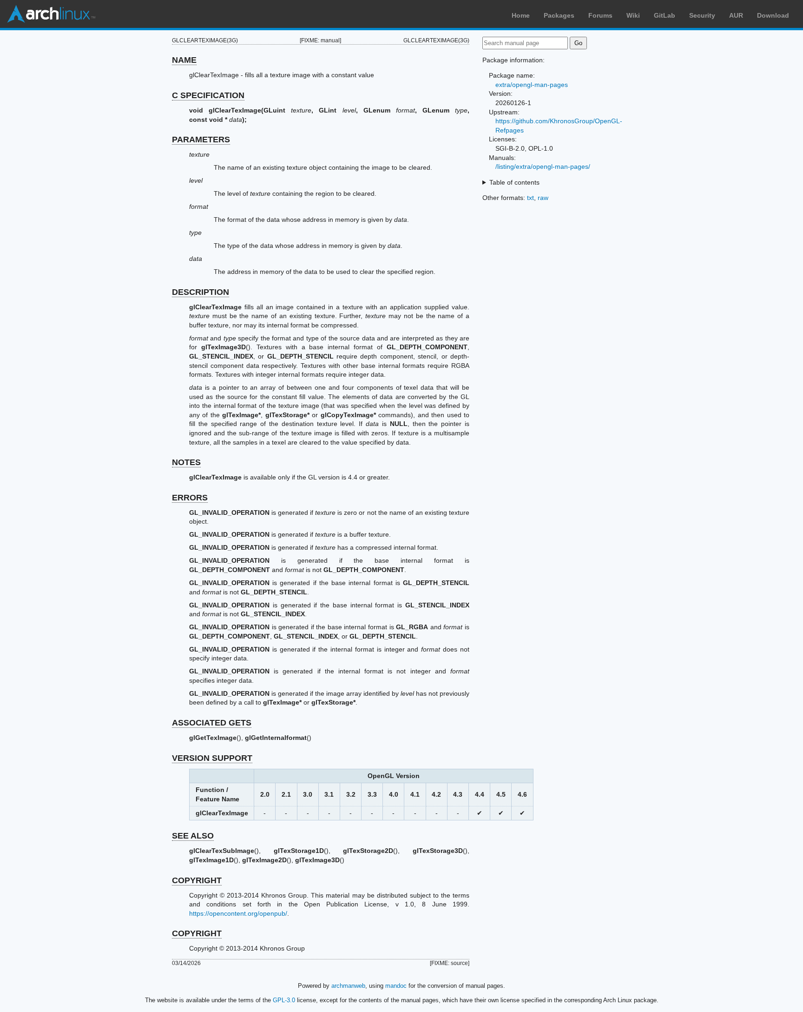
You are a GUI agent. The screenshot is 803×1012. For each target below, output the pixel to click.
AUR (736, 15)
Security (702, 15)
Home (521, 15)
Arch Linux (51, 14)
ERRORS (190, 497)
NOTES (186, 462)
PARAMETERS (201, 139)
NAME (184, 60)
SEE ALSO (193, 835)
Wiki (633, 15)
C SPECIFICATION (208, 95)
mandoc (396, 985)
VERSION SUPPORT (212, 758)
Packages (559, 15)
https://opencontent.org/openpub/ (238, 913)
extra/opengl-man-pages (531, 84)
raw (543, 197)
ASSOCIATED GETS (211, 722)
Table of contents (514, 182)
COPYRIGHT (197, 880)
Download (773, 15)
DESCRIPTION (200, 292)
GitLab (664, 15)
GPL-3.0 (284, 1000)
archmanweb (348, 985)
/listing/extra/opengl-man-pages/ (542, 166)
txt (530, 197)
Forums (600, 15)
